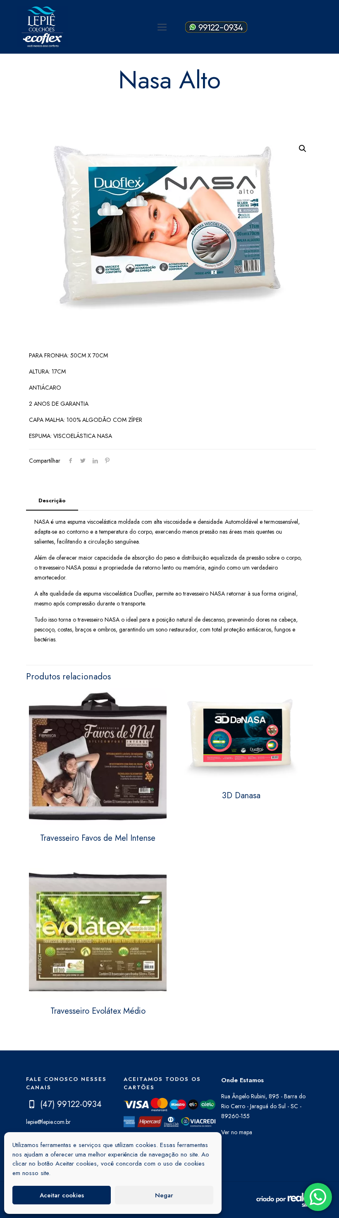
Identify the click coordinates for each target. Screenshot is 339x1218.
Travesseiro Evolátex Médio (98, 1011)
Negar (164, 1195)
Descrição (52, 500)
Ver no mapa (236, 1132)
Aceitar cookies (62, 1195)
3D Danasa (241, 796)
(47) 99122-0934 (71, 1104)
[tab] (52, 501)
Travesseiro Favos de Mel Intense (97, 838)
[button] (302, 148)
